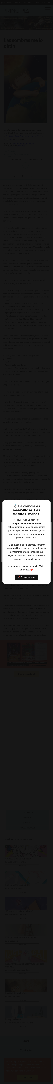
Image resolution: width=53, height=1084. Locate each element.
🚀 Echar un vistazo (26, 577)
